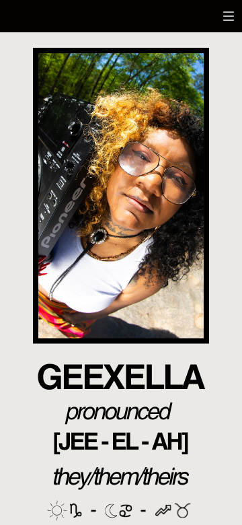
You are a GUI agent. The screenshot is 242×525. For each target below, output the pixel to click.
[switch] (228, 16)
